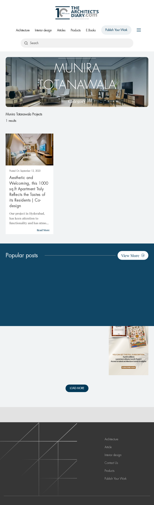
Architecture (23, 30)
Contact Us (111, 463)
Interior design (43, 30)
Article (108, 447)
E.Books (91, 30)
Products (76, 30)
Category (77, 101)
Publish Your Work (116, 30)
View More (130, 255)
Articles (61, 30)
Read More (43, 230)
